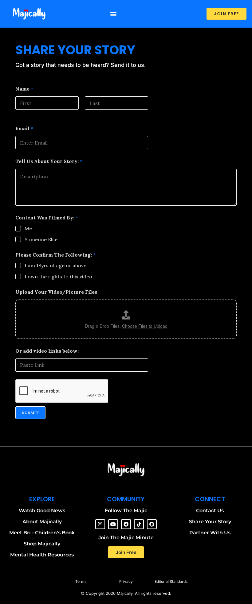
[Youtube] (113, 524)
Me (28, 228)
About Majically (42, 522)
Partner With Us (209, 533)
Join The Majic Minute (126, 537)
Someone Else (41, 239)
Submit (30, 412)
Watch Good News (42, 510)
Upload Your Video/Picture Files (56, 292)
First (20, 113)
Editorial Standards (171, 581)
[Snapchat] (152, 524)
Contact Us (210, 510)
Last (89, 113)
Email (24, 128)
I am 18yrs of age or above (55, 265)
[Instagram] (100, 524)
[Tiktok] (139, 524)
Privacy (126, 581)
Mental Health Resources (42, 555)
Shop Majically (42, 544)
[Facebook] (126, 524)
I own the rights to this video (58, 276)
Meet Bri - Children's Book (42, 533)
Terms (80, 581)
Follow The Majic (126, 510)
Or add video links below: (47, 351)
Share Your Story (210, 522)
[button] (113, 14)
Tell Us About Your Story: (48, 161)
